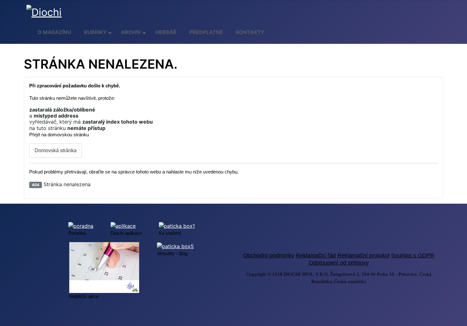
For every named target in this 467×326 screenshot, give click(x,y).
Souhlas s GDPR (412, 255)
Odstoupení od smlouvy (339, 263)
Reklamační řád (316, 255)
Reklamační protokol (363, 255)
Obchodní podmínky (268, 255)
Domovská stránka (56, 150)
